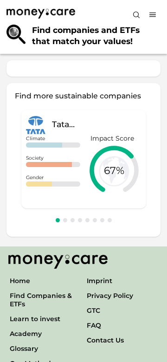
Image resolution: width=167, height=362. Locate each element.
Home (20, 281)
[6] (95, 220)
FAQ (94, 325)
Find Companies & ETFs (41, 299)
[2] (65, 220)
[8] (110, 220)
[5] (87, 220)
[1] (58, 220)
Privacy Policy (110, 295)
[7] (102, 220)
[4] (80, 220)
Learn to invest (35, 319)
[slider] (114, 170)
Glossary (24, 348)
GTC (93, 310)
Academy (26, 334)
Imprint (99, 281)
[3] (73, 220)
